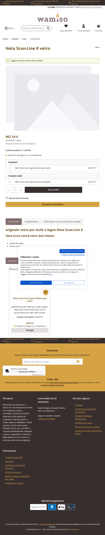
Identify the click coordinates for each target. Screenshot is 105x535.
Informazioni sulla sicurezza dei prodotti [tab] (62, 221)
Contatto (79, 405)
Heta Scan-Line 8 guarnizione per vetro (33, 168)
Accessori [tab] (12, 260)
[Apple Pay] (61, 507)
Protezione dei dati (13, 457)
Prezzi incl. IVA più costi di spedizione (20, 143)
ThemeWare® (73, 529)
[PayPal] (52, 507)
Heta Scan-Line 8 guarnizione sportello (32, 181)
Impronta (9, 461)
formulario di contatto (92, 7)
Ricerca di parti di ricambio (87, 427)
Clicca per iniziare (27, 371)
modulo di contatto (46, 418)
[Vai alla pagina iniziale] (52, 17)
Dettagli (29, 330)
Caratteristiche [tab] (31, 221)
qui (51, 274)
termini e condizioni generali (52, 385)
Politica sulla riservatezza (73, 254)
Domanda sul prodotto (52, 204)
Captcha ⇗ (38, 375)
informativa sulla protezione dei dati (64, 382)
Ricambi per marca (83, 423)
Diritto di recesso (13, 472)
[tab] (14, 221)
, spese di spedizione (47, 524)
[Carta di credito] (71, 507)
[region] (52, 94)
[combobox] (33, 28)
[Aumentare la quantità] (21, 190)
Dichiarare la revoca (14, 483)
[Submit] (78, 361)
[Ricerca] (48, 28)
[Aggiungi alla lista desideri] (45, 292)
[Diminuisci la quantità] (8, 190)
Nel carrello (53, 189)
